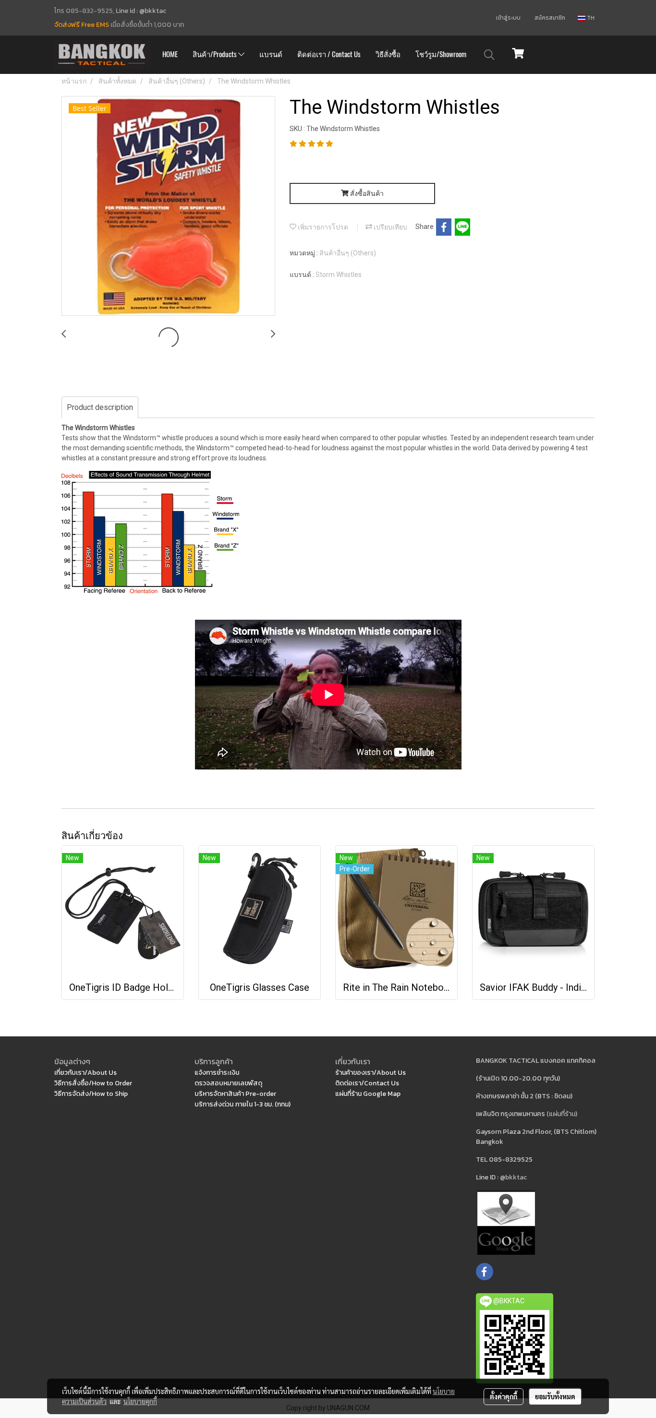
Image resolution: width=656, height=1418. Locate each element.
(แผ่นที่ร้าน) (562, 1114)
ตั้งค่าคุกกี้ (503, 1396)
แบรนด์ (270, 54)
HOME (170, 54)
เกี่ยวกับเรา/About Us (85, 1073)
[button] (489, 55)
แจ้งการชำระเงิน (216, 1073)
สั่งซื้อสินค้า (366, 193)
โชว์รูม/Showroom (440, 54)
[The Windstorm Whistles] (168, 206)
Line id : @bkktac (141, 11)
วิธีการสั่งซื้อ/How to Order (93, 1083)
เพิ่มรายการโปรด (322, 227)
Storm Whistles (339, 274)
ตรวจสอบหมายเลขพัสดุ (228, 1083)
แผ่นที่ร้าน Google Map (368, 1094)
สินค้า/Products (215, 54)
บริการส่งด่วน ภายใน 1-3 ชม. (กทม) (242, 1104)
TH (590, 17)
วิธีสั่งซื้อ (388, 54)
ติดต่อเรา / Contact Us (329, 54)
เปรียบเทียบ (389, 227)
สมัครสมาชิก (550, 17)
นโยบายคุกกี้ (140, 1401)
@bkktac (513, 1177)
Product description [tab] (100, 407)
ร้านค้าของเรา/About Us (370, 1073)
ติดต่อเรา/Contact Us (367, 1083)
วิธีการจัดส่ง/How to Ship (91, 1094)
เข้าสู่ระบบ (508, 17)
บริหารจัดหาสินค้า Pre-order (235, 1094)
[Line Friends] (506, 1222)
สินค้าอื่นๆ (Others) (347, 253)
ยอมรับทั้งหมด (555, 1396)
